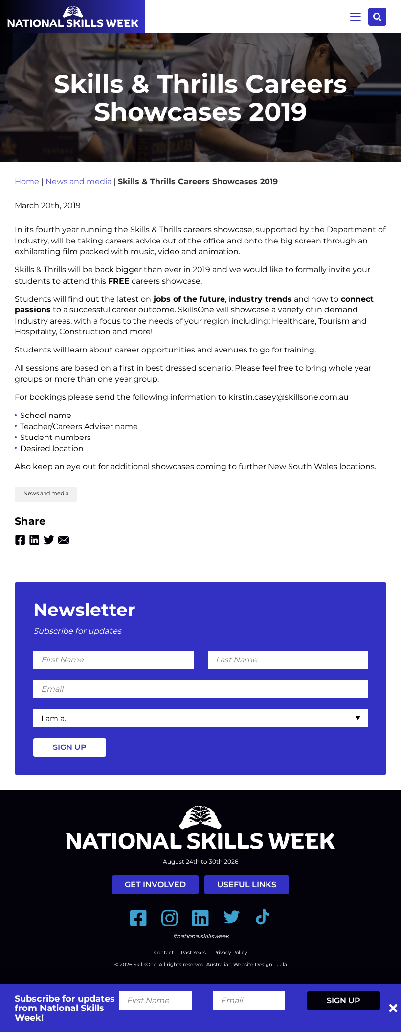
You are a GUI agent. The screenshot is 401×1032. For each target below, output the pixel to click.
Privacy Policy (230, 952)
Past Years (193, 952)
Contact (164, 952)
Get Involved (155, 884)
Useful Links (246, 884)
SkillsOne (145, 964)
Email (63, 539)
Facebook (20, 539)
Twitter (49, 539)
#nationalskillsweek (201, 936)
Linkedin (34, 539)
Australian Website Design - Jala (246, 964)
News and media (78, 181)
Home (27, 181)
